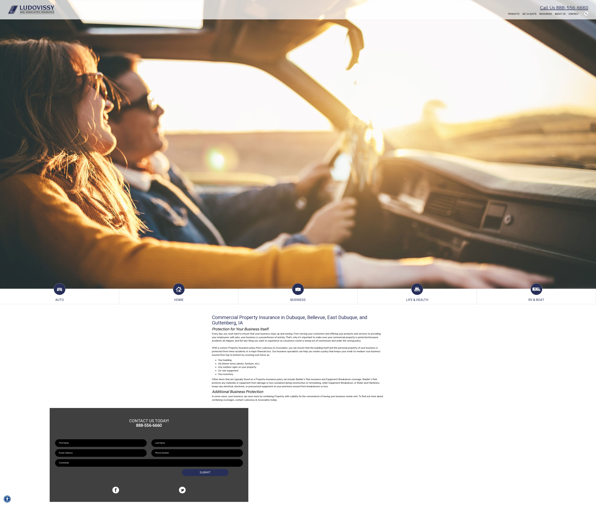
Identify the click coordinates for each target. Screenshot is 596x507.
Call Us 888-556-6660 (564, 8)
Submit (205, 472)
